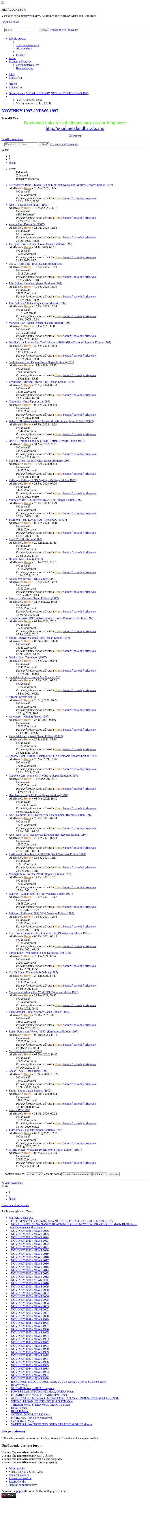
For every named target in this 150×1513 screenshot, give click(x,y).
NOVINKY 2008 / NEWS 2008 (30, 1289)
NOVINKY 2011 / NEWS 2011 (29, 1279)
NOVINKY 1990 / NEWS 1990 (30, 1348)
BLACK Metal (20, 1411)
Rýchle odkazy (17, 38)
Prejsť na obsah (10, 22)
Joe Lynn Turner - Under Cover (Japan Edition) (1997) (40, 244)
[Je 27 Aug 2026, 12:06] (10, 96)
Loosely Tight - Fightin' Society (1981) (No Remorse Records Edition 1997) (53, 755)
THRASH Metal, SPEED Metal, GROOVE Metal (40, 1404)
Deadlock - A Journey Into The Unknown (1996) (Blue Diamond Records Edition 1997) (60, 342)
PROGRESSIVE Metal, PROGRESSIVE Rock (39, 1394)
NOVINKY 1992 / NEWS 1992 (30, 1342)
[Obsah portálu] (2, 3)
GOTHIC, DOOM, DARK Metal (30, 1414)
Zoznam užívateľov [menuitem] (27, 64)
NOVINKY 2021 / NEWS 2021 (30, 1247)
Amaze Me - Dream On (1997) (27, 224)
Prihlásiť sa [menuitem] (15, 77)
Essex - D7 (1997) (19, 1110)
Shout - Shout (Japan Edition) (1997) (30, 1090)
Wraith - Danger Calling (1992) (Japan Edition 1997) (39, 637)
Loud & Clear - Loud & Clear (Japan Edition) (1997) (39, 460)
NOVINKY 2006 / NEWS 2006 (30, 1296)
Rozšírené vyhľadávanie (64, 29)
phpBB (20, 1491)
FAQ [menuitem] (12, 74)
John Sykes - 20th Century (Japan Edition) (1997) (37, 303)
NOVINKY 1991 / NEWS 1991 (30, 1345)
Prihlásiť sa (15, 87)
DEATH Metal (19, 1407)
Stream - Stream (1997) (22, 696)
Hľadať (44, 30)
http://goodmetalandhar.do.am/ (75, 128)
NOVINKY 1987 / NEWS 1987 (30, 1358)
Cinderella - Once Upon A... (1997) (29, 401)
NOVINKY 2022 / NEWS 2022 (30, 1243)
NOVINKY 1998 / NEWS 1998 (30, 1322)
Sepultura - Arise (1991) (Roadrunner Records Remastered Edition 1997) (51, 618)
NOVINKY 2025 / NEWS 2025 (30, 1234)
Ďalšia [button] (12, 162)
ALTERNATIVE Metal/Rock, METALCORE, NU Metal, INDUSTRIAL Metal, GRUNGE (65, 1398)
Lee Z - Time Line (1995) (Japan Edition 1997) (36, 263)
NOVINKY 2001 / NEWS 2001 (30, 1312)
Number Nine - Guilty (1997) (26, 559)
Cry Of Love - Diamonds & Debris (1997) (33, 972)
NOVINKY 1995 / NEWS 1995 (30, 1332)
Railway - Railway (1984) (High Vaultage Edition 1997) (41, 913)
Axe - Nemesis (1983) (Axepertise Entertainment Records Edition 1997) (50, 814)
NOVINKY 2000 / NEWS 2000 (30, 1316)
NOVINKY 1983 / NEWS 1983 (30, 1371)
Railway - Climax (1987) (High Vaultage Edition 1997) (41, 893)
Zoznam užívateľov (20, 61)
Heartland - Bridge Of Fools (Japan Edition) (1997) (38, 795)
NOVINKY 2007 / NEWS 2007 (30, 1293)
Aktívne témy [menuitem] (24, 48)
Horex (27, 188)
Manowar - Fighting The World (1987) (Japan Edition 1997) (43, 992)
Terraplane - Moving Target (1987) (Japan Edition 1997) (41, 381)
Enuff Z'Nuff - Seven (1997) (25, 539)
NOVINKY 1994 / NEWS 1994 (30, 1335)
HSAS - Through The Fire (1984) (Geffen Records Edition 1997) (47, 440)
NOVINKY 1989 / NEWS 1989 (30, 1352)
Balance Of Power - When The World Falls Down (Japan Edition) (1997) (51, 421)
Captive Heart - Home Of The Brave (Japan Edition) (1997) (43, 775)
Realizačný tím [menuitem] (24, 68)
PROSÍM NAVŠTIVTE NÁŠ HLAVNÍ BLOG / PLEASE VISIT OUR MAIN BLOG (62, 1220)
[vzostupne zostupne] (99, 1173)
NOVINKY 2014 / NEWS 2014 (30, 1270)
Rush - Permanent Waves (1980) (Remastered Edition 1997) (43, 1031)
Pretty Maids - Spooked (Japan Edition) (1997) (36, 736)
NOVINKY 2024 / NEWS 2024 (30, 1237)
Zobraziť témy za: (15, 1173)
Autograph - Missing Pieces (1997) (29, 716)
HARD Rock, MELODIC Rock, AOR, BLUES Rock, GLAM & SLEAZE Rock (58, 1381)
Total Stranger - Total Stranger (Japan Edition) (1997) (39, 1011)
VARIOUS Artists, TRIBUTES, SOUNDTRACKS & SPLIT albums (51, 1424)
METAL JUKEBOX (21, 1217)
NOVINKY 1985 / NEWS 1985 (30, 1365)
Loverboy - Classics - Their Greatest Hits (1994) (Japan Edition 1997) (49, 933)
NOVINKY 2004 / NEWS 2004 (30, 1302)
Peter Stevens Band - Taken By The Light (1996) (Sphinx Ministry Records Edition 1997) (61, 184)
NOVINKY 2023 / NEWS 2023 (30, 1240)
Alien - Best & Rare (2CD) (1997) (28, 204)
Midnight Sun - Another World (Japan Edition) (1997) (40, 874)
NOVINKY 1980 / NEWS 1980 (30, 1378)
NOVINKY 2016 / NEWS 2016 (30, 1263)
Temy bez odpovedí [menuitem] (27, 45)
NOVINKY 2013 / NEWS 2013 (30, 1273)
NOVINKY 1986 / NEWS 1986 (30, 1362)
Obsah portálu (17, 1468)
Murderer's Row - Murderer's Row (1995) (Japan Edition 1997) (45, 499)
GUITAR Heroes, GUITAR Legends (32, 1388)
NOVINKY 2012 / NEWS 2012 (30, 1276)
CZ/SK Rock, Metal (22, 1421)
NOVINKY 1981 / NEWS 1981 (30, 1375)
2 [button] (9, 159)
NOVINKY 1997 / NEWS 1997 (29, 110)
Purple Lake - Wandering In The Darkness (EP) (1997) (40, 952)
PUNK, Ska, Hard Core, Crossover (31, 1417)
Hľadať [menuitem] (20, 55)
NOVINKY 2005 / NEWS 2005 (30, 1299)
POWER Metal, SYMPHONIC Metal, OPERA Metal (42, 1391)
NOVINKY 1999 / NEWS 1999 (30, 1319)
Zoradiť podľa (52, 1173)
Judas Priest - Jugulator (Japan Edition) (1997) (35, 1129)
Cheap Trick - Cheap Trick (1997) (28, 1070)
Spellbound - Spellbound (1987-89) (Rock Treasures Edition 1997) (47, 854)
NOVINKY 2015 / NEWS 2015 (30, 1266)
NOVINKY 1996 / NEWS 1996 (30, 1329)
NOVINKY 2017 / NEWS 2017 (30, 1260)
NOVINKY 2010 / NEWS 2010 (30, 1283)
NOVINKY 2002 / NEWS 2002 (30, 1309)
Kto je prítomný (13, 1431)
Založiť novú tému (12, 139)
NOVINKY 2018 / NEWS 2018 (30, 1257)
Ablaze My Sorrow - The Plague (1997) (32, 578)
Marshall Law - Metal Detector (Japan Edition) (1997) (40, 322)
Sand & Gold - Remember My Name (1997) (34, 677)
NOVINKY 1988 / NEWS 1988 (30, 1355)
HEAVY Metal (19, 1384)
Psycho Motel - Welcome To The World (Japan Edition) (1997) (45, 1149)
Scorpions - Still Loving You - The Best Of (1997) (38, 519)
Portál (12, 58)
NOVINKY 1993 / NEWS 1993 (30, 1339)
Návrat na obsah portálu (15, 1205)
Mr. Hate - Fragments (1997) (25, 1051)
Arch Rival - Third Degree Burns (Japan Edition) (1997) (41, 362)
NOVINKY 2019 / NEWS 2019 (30, 1253)
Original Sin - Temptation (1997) (28, 657)
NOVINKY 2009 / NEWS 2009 (30, 1286)
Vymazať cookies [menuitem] (19, 1475)
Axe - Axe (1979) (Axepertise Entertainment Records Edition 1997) (48, 834)
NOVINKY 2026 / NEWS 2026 (30, 1230)
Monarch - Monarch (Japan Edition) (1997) (34, 598)
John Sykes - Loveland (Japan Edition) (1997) (35, 283)
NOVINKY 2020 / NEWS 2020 (30, 1250)
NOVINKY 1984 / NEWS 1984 (30, 1368)
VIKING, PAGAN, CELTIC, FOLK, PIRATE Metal (42, 1401)
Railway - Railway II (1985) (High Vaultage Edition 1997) (42, 480)
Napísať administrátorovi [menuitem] (23, 1484)
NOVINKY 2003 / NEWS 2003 (30, 1306)
